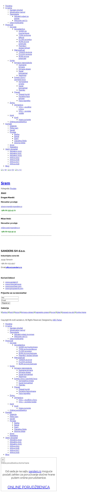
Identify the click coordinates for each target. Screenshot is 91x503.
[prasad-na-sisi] (67, 312)
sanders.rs (35, 471)
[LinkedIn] (15, 173)
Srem (5, 183)
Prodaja (13, 188)
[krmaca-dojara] (27, 312)
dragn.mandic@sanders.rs (11, 206)
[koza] (16, 312)
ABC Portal (57, 320)
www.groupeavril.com (14, 288)
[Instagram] (11, 173)
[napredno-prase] (41, 312)
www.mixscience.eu (13, 284)
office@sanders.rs (14, 267)
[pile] (58, 312)
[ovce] (52, 312)
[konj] (10, 312)
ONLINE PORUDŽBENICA (29, 487)
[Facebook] (2, 173)
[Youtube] (7, 173)
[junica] (4, 312)
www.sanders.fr (11, 282)
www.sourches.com (13, 286)
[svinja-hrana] (80, 312)
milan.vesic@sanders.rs (10, 228)
